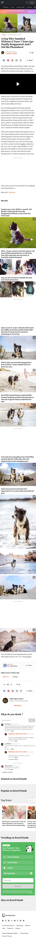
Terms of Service (7, 936)
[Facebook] (2, 920)
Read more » (18, 705)
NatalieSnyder (9, 766)
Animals (4, 34)
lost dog (15, 676)
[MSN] (20, 920)
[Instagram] (5, 920)
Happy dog (6, 676)
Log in (32, 2)
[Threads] (17, 920)
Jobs (3, 928)
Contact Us (10, 928)
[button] (30, 800)
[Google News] (23, 920)
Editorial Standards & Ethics (10, 933)
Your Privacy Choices (8, 925)
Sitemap (17, 928)
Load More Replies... (13, 759)
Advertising (19, 925)
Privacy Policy (24, 933)
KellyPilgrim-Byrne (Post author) (17, 734)
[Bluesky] (14, 920)
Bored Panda (8, 915)
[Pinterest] (8, 920)
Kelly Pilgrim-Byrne (11, 52)
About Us (27, 925)
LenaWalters (8, 743)
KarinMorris (8, 724)
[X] (11, 920)
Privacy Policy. (30, 892)
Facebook (11, 192)
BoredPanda (10, 2)
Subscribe (18, 886)
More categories (9, 873)
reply (12, 731)
